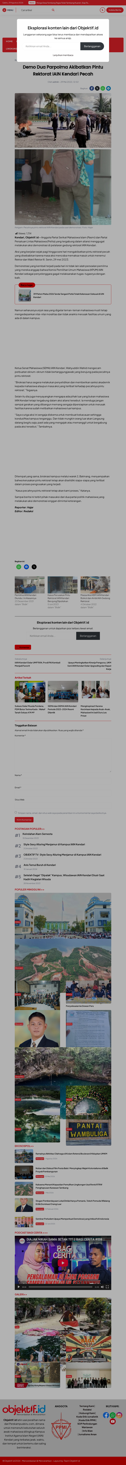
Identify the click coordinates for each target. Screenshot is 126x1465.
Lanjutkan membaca (63, 55)
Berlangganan (92, 46)
